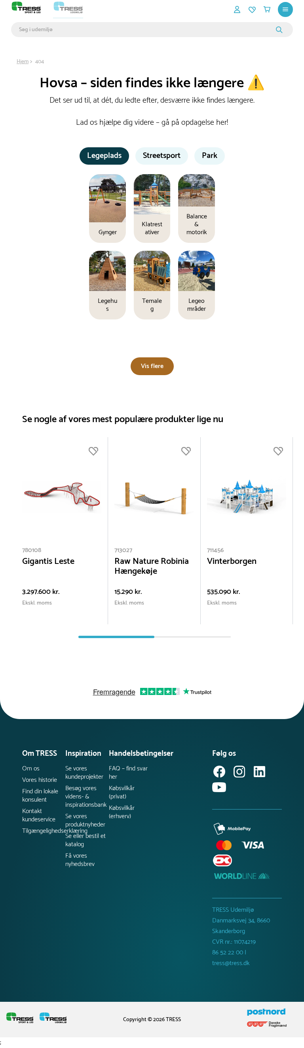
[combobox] (146, 29)
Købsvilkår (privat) (122, 792)
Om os (31, 768)
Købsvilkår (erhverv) (122, 812)
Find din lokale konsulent (40, 795)
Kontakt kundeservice (38, 815)
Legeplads (104, 155)
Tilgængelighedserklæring (43, 831)
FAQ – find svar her (128, 772)
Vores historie (39, 780)
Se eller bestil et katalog (85, 840)
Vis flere (152, 366)
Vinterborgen (231, 562)
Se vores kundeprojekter (84, 772)
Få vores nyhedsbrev (80, 860)
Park (209, 155)
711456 (215, 550)
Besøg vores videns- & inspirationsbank (85, 796)
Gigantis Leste (48, 562)
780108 (31, 550)
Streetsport (161, 155)
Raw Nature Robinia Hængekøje (151, 567)
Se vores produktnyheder (85, 820)
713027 (123, 550)
